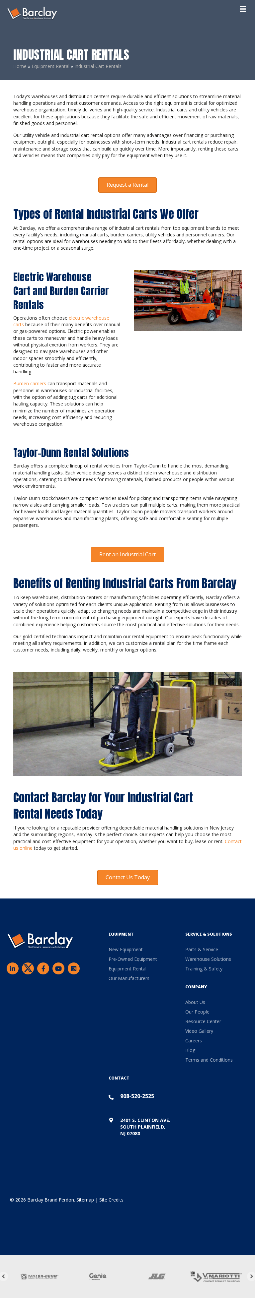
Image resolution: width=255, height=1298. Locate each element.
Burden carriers (29, 383)
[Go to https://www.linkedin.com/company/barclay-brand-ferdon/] (13, 968)
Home (20, 66)
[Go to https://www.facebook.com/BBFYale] (43, 968)
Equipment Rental (50, 66)
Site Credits (111, 1200)
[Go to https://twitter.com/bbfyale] (28, 969)
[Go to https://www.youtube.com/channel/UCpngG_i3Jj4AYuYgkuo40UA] (58, 968)
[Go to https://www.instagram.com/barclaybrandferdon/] (74, 968)
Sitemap (85, 1200)
